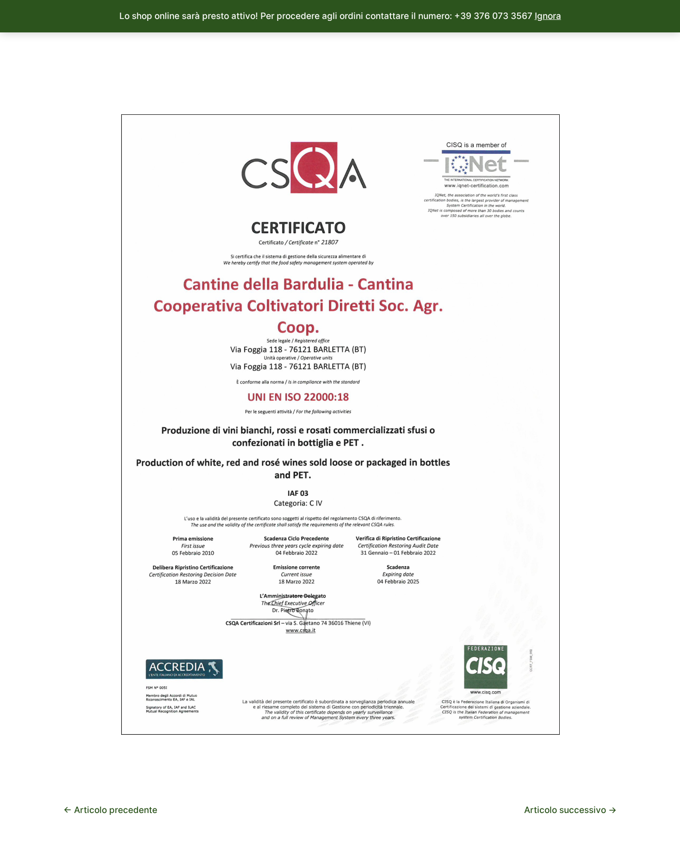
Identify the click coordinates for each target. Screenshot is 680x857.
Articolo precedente (110, 810)
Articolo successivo (570, 810)
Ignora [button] (548, 16)
